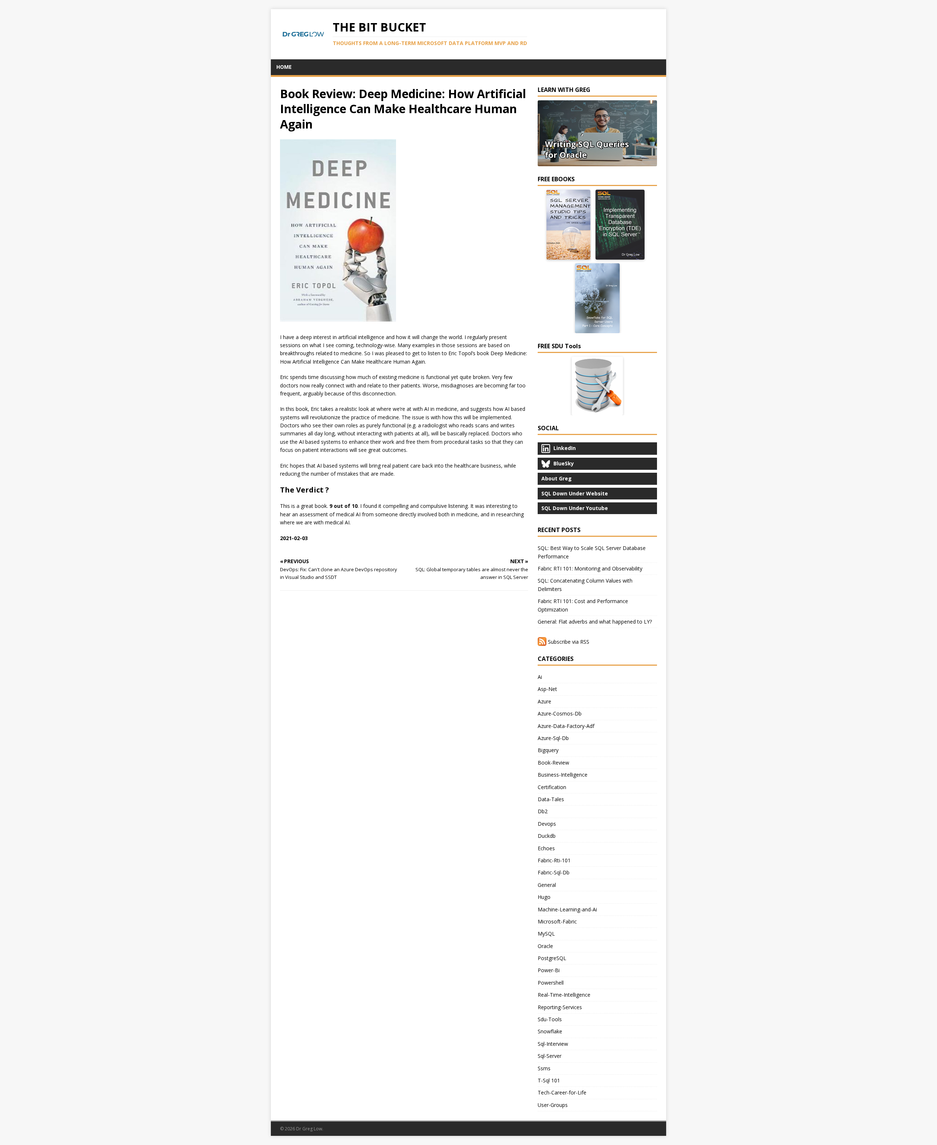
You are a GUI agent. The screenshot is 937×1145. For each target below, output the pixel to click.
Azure (544, 701)
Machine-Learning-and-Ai (567, 909)
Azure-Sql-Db (553, 738)
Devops (547, 823)
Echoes (546, 848)
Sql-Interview (553, 1043)
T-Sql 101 (549, 1080)
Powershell (551, 982)
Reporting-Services (560, 1007)
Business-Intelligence (562, 774)
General (547, 884)
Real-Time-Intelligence (564, 994)
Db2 (543, 811)
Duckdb (547, 835)
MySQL (546, 933)
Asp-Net (547, 688)
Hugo (544, 896)
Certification (552, 787)
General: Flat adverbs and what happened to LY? (595, 621)
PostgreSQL (552, 958)
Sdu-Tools (550, 1019)
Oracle (545, 946)
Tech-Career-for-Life (562, 1092)
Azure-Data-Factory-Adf (566, 725)
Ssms (544, 1068)
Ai (540, 676)
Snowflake (550, 1031)
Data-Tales (551, 799)
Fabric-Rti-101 (554, 860)
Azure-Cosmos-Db (560, 713)
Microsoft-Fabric (557, 921)
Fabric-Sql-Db (554, 872)
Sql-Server (549, 1055)
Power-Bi (549, 970)
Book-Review (553, 762)
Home (284, 66)
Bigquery (548, 750)
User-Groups (553, 1104)
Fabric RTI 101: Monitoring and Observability (590, 568)
